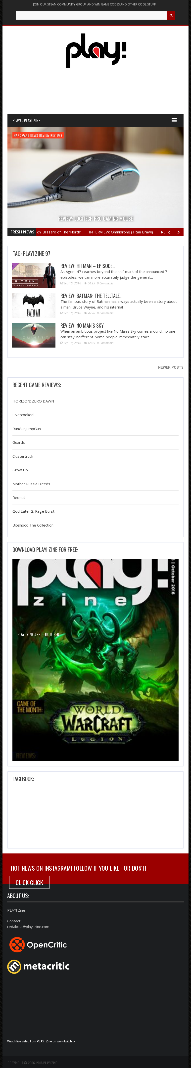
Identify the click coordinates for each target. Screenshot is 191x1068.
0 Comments (105, 283)
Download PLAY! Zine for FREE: (45, 549)
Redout (18, 497)
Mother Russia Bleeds (31, 483)
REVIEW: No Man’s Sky (82, 325)
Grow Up (20, 470)
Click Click (29, 882)
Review (44, 135)
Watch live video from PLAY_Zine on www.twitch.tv (41, 1041)
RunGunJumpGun (26, 428)
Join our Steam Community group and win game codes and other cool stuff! (94, 4)
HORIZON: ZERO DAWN (33, 401)
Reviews (56, 135)
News (34, 135)
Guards (18, 442)
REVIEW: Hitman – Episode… (87, 265)
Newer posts (171, 367)
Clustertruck (22, 456)
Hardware (21, 135)
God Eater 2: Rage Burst (33, 511)
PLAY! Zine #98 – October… (39, 634)
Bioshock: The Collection (32, 525)
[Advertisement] (98, 95)
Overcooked (23, 414)
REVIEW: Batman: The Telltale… (91, 295)
